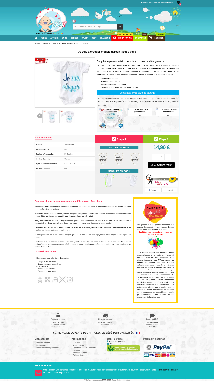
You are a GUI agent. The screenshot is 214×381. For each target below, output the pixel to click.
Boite (64, 38)
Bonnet (74, 38)
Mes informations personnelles (48, 348)
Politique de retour (80, 355)
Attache (54, 38)
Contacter (140, 38)
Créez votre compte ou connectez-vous (157, 3)
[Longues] (131, 180)
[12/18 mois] (135, 159)
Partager (153, 190)
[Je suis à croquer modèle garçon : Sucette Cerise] (109, 118)
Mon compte (41, 345)
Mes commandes (43, 343)
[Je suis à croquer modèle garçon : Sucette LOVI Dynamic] (167, 112)
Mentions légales (79, 345)
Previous (39, 115)
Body (94, 38)
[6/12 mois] (119, 159)
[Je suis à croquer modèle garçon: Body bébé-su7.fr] (50, 116)
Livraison (76, 343)
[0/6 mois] (103, 159)
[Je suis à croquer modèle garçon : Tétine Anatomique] (138, 112)
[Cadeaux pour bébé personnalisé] (51, 21)
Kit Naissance (124, 38)
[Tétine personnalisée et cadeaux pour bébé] (36, 38)
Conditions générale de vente (84, 348)
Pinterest (169, 190)
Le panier (159, 38)
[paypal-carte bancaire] (159, 351)
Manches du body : (119, 171)
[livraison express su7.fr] (161, 178)
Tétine (44, 38)
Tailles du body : (119, 147)
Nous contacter (116, 344)
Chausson (105, 38)
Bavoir (84, 38)
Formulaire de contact (168, 370)
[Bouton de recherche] (120, 27)
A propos (76, 350)
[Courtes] (107, 180)
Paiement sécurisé (80, 353)
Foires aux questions (117, 341)
